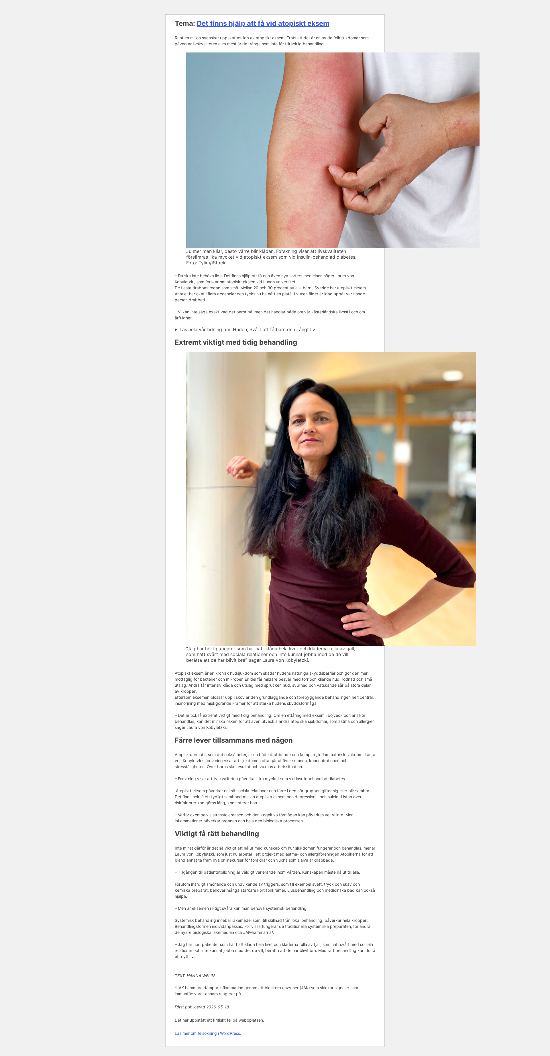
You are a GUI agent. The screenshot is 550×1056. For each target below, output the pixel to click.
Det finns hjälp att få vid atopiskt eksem (263, 23)
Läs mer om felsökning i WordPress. (208, 1033)
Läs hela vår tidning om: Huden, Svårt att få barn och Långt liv (247, 329)
